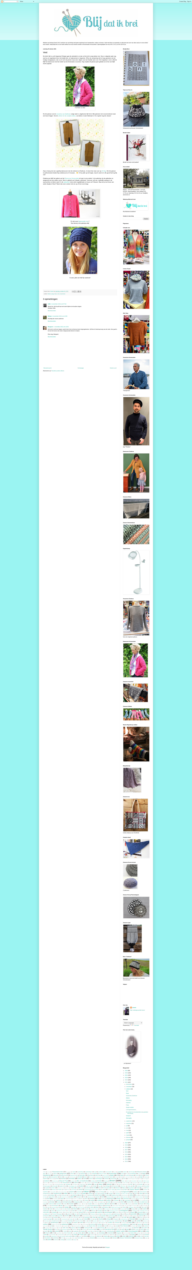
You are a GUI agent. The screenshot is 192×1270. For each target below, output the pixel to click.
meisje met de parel (115, 1207)
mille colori (144, 1207)
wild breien (92, 1236)
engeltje (47, 1187)
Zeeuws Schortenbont (126, 1238)
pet (64, 1214)
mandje (66, 1207)
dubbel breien (63, 1186)
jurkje (58, 1196)
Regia (110, 1217)
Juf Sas (44, 1196)
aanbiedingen (89, 1171)
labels (108, 1203)
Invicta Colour (98, 1195)
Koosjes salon (97, 1202)
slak (48, 1222)
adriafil (119, 1171)
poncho (67, 1215)
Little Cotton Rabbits (117, 1205)
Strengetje (129, 1118)
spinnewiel (45, 1226)
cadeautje (64, 1182)
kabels (72, 1197)
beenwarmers (54, 1177)
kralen (109, 1202)
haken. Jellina (109, 1191)
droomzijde (55, 1186)
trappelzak (90, 1229)
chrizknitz (102, 1182)
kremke (135, 1202)
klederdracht (110, 1198)
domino (140, 1184)
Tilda (56, 1229)
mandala (60, 1207)
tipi (59, 1229)
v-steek (65, 1231)
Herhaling (128, 1100)
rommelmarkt (64, 1219)
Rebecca (105, 1217)
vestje (147, 1231)
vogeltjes (82, 1234)
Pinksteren (92, 1214)
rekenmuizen (118, 1217)
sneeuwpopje (95, 1222)
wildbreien (99, 1236)
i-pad (69, 1195)
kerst (48, 1198)
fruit (64, 1189)
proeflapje (134, 1215)
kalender (97, 1196)
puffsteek (49, 1217)
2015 (126, 1154)
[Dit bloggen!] (75, 292)
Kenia (146, 1196)
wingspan (112, 1236)
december (129, 1084)
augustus (129, 1123)
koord (90, 1202)
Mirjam (50, 316)
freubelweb (47, 1189)
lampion (136, 1203)
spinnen (145, 1224)
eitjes (133, 1186)
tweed (45, 1231)
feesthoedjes (106, 1187)
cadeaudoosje (57, 1182)
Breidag (106, 1180)
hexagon (111, 1193)
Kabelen (128, 1102)
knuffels (108, 1200)
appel (77, 1173)
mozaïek (86, 1208)
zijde (146, 1238)
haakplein (71, 1191)
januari (128, 1139)
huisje (57, 1195)
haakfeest (45, 1191)
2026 (126, 1070)
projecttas (140, 1215)
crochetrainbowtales (59, 1184)
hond (146, 1193)
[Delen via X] (77, 292)
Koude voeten (130, 1107)
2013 (126, 1159)
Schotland (46, 1220)
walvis (113, 1234)
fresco (147, 1187)
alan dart (50, 1173)
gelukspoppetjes (88, 1189)
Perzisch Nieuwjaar (57, 1214)
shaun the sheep (79, 1220)
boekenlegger (98, 1178)
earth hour (88, 1186)
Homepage (81, 368)
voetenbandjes (52, 1234)
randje (93, 1217)
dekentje (109, 1184)
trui (96, 1229)
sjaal (125, 1221)
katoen (131, 1196)
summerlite (133, 1226)
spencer (139, 1224)
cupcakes (68, 1184)
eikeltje (129, 1186)
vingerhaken (59, 1233)
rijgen (146, 1217)
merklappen (131, 1207)
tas (79, 1227)
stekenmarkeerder (78, 1226)
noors (78, 1210)
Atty (127, 1173)
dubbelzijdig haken (72, 1186)
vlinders (132, 1233)
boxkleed (73, 1180)
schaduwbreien (123, 1219)
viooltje (74, 1233)
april (127, 1132)
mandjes (73, 1207)
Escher (67, 1187)
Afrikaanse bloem (141, 1171)
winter (124, 1236)
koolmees (84, 1202)
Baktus (112, 1175)
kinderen (92, 1198)
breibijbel (93, 1180)
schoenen (146, 1219)
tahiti (59, 1227)
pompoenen (46, 1215)
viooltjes (80, 1233)
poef (123, 1214)
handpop (135, 1191)
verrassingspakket (133, 1231)
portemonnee (111, 1215)
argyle (88, 1173)
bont (124, 1178)
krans (122, 1202)
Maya (97, 1207)
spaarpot (106, 1224)
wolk (141, 1236)
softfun (130, 1222)
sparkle (111, 1224)
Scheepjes (132, 1219)
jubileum (146, 1195)
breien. (123, 1180)
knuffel (92, 1200)
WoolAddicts (48, 1238)
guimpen (146, 1189)
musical (122, 1208)
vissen (95, 1233)
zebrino (79, 1238)
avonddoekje (133, 1173)
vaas (70, 1231)
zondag (62, 1239)
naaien (144, 1209)
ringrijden (45, 1219)
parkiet (127, 1212)
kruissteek (58, 1203)
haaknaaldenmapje (62, 1191)
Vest (127, 1091)
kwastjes (90, 1203)
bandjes (127, 1175)
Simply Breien (112, 1220)
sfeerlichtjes (70, 1220)
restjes (130, 1217)
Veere (97, 1231)
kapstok (115, 1196)
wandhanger (119, 1234)
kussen (71, 1203)
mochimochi (57, 1208)
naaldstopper (46, 1210)
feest (100, 1187)
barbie (137, 1175)
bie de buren (127, 1177)
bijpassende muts (83, 221)
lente (72, 1205)
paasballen (92, 1212)
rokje (58, 1219)
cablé (51, 1182)
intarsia (91, 1195)
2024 (126, 1075)
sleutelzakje (63, 1222)
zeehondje (85, 1238)
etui (77, 1187)
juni (127, 1128)
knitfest (69, 1200)
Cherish (96, 1182)
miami (137, 1207)
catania (76, 1182)
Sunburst (140, 1226)
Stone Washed (124, 1226)
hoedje (130, 1193)
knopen (86, 1200)
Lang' (48, 1205)
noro (87, 1210)
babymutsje (56, 1175)
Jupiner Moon (51, 1196)
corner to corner (48, 1184)
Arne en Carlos (102, 1173)
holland (141, 1193)
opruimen (81, 1212)
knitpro (74, 1200)
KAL (84, 1196)
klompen (45, 1200)
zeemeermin (100, 1238)
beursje (91, 1177)
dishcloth (121, 1184)
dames (89, 1184)
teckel (94, 1227)
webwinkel (66, 182)
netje (69, 1210)
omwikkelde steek (143, 1210)
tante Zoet (65, 1227)
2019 (126, 1145)
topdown (74, 1229)
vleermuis (126, 1233)
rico (136, 1217)
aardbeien (100, 1171)
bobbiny (79, 1178)
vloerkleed (145, 1233)
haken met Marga (100, 1191)
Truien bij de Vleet (109, 1229)
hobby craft (124, 1193)
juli (127, 1125)
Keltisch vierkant (139, 1196)
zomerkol (56, 1239)
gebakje (80, 1189)
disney (126, 1184)
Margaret (50, 326)
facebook (87, 1187)
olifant (105, 1210)
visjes (89, 1233)
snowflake (109, 1222)
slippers (76, 1222)
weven (80, 1236)
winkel (118, 1236)
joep (137, 1195)
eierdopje (107, 1186)
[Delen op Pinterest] (80, 292)
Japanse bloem (115, 1195)
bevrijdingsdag (98, 1177)
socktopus (124, 1222)
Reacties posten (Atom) (57, 371)
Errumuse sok (61, 1187)
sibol (90, 1220)
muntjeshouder (108, 1208)
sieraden (95, 1220)
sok (135, 1222)
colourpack (135, 1182)
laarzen (96, 1203)
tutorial (147, 1229)
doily (136, 1184)
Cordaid (147, 1182)
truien (101, 1229)
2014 (126, 1156)
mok (81, 1208)
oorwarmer (67, 1212)
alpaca (55, 1173)
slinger (70, 1222)
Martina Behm (90, 1207)
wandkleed (126, 1234)
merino (124, 1207)
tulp (132, 1229)
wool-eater (146, 1236)
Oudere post (113, 368)
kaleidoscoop (90, 1196)
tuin (127, 1229)
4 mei (48, 1171)
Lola (140, 1205)
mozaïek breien (94, 1208)
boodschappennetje (132, 1178)
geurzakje (96, 1189)
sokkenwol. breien (76, 1224)
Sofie (49, 304)
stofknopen (111, 1226)
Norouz (93, 1210)
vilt (53, 1233)
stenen (85, 1226)
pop (72, 1215)
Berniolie (80, 1177)
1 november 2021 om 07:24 (58, 304)
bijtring (145, 1177)
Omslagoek (134, 1210)
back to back (105, 1175)
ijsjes (80, 1195)
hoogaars (52, 1195)
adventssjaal (132, 1171)
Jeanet (134, 1007)
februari (128, 1137)
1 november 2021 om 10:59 (59, 316)
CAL (70, 1182)
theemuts (136, 1227)
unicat (57, 1231)
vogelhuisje (68, 1234)
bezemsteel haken (108, 1177)
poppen (77, 1215)
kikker (86, 1198)
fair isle (94, 1187)
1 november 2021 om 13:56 (61, 326)
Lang (52, 293)
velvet (103, 1231)
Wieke (85, 1236)
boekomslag (113, 1178)
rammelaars (87, 1217)
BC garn (47, 1177)
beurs (85, 1177)
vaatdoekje (76, 1231)
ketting (61, 1198)
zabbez (73, 1238)
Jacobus (107, 1195)
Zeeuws (114, 1238)
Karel (119, 1196)
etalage (72, 1187)
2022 (126, 1080)
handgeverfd (125, 1191)
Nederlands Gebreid (61, 1210)
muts (55, 293)
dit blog (104, 171)
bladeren (45, 1178)
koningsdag (77, 1202)
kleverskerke (140, 1198)
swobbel (47, 1227)
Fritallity (59, 1189)
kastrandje (125, 1196)
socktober (116, 1222)
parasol (122, 1212)
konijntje (52, 1202)
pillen (75, 1214)
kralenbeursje (116, 1202)
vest (58, 293)
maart (128, 1135)
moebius (69, 1208)
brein (128, 1180)
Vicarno (48, 1233)
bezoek (116, 1177)
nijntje (73, 1210)
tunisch (142, 1229)
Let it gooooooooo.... (131, 1109)
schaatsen (115, 1219)
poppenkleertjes (95, 1215)
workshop (55, 1238)
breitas (139, 1180)
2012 (126, 1161)
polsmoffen (134, 1214)
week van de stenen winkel (65, 1236)
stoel (105, 1226)
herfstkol (90, 1193)
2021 (126, 1082)
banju (132, 1175)
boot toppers (146, 1178)
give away (102, 1189)
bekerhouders (72, 1177)
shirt (86, 1220)
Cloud (119, 1182)
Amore (72, 1173)
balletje (121, 1175)
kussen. (80, 1203)
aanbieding (80, 1171)
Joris (141, 1195)
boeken (91, 1178)
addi (115, 1171)
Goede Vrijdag (111, 1189)
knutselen (116, 1200)
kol (134, 1200)
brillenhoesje (146, 1180)
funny (68, 1189)
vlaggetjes (119, 1233)
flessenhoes (131, 1187)
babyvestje (97, 1175)
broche (46, 1182)
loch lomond (134, 1205)
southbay (99, 1224)
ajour (44, 1173)
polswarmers (143, 1214)
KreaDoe (129, 1202)
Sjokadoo (145, 1220)
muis (101, 1208)
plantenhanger (116, 1214)
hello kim (72, 1193)
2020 (126, 1142)
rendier (125, 1217)
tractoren (85, 1229)
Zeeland (92, 1238)
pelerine (49, 1214)
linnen (101, 1205)
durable (81, 1186)
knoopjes (80, 1200)
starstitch (66, 1226)
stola (117, 1226)
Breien (49, 293)
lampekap (130, 1203)
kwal (85, 1203)
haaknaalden (53, 1191)
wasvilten (47, 1236)
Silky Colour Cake (103, 1220)
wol (137, 1236)
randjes (99, 1217)
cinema (108, 1182)
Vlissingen (138, 1233)
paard (86, 1212)
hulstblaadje (64, 1195)
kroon (44, 1203)
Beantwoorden (52, 310)
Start (70, 1226)
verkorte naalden (120, 1231)
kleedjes (118, 1198)
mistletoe (45, 1208)
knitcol (64, 1200)
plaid (98, 1214)
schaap (108, 1219)
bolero (119, 1178)
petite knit (69, 1214)
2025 (126, 1073)
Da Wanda (75, 1184)
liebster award (84, 1205)
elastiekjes (139, 1186)
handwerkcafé (57, 1193)
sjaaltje (138, 1221)
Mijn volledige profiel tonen (137, 1010)
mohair (75, 1209)
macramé (54, 1207)
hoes (136, 1193)
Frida (127, 1105)
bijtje (141, 1177)
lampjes (142, 1203)
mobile (51, 1208)
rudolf (91, 1219)
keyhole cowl (76, 1198)
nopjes (82, 1210)
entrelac (53, 1187)
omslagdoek (124, 1210)
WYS (62, 1238)
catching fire (89, 1182)
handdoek (116, 1191)
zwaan (75, 1239)
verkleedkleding (110, 1231)
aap (95, 1171)
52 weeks (68, 1171)
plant (102, 1214)
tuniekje (137, 1229)
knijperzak (51, 1200)
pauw (146, 1212)
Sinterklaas (119, 1220)
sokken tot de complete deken (67, 116)
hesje (96, 1193)
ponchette (60, 1215)
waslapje (147, 1234)
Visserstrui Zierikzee (131, 1095)
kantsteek (109, 1196)
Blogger (107, 1247)
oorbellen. (60, 1212)
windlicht (106, 1236)
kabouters (78, 1196)
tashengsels (87, 1227)
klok (146, 1198)
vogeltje (75, 1234)
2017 (126, 1149)
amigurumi (63, 1173)
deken (100, 1184)
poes (127, 1214)
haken (86, 1191)
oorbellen (54, 1212)
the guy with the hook (126, 1227)
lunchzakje (144, 1205)
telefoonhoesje (100, 1227)
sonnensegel (85, 1224)
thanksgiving (116, 1227)
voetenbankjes (60, 1234)
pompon (53, 1215)
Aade (73, 1171)
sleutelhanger (54, 1222)
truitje (118, 1229)
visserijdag (102, 1233)
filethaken (117, 1187)
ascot (122, 1173)
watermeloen (54, 1236)
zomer (49, 1239)
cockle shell (125, 1182)
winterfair (131, 1236)
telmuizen (109, 1227)
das (95, 1184)
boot (140, 1178)
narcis (52, 1210)
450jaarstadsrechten (57, 1171)
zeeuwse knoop (139, 1238)
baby (143, 1173)
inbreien (85, 1195)
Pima (80, 1214)
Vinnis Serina (67, 1233)
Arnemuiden (113, 1173)
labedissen (102, 1203)
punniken (55, 1217)
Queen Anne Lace (64, 1217)
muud (138, 1208)
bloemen (63, 1178)
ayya (139, 1173)
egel (100, 1186)
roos (75, 1219)
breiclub (99, 1181)
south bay (92, 1224)
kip (98, 1198)
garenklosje (74, 1189)
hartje (65, 1193)
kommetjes (45, 1202)
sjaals (133, 1220)
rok (54, 1219)
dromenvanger (46, 1186)
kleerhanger (126, 1198)
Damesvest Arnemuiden (72, 178)
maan (48, 1207)
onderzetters (46, 1212)
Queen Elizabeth (74, 1217)
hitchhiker (118, 1193)
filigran (124, 1187)
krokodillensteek (143, 1202)
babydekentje (46, 1175)
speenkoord (117, 1224)
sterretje (100, 1226)
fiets (112, 1187)
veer (93, 1231)
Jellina (131, 1195)
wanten (133, 1234)
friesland (54, 1189)
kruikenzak (51, 1203)
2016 (126, 1152)
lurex (44, 1207)
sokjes (146, 1222)
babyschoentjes (74, 1175)
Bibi (121, 1177)
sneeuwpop (87, 1222)
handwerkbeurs (47, 1193)
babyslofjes (82, 1175)
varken (88, 1231)
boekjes (106, 1178)
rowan (85, 1219)
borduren (47, 1181)
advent (124, 1171)
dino (116, 1184)
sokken (45, 1224)
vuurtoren (92, 1234)
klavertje (103, 1198)
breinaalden (133, 1180)
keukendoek (68, 1198)
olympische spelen (114, 1210)
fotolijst (138, 1187)
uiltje (51, 1231)
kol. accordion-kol (143, 1200)
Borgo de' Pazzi (64, 1181)
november (129, 1086)
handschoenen (143, 1191)
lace (113, 1203)
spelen (133, 1224)
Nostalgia (100, 1210)
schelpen (140, 1219)
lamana (123, 1203)
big (137, 1177)
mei (127, 1130)
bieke (133, 1177)
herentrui (78, 1193)
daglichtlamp (83, 1184)
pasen (132, 1212)
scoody (63, 1220)
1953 (44, 1171)
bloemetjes (72, 1178)
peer (44, 1214)
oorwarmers (74, 1212)
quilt (81, 1217)
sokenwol (140, 1222)
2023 (126, 1077)
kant (103, 1197)
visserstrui (62, 293)
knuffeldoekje (100, 1200)
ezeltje (82, 1187)
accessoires (109, 1171)
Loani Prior (126, 1205)
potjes (123, 1215)
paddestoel (99, 1212)
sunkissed (146, 1226)
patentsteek (140, 1212)
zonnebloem (69, 1239)
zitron (44, 1239)
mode (63, 1208)
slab (44, 1222)
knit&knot (58, 1200)
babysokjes (90, 1175)
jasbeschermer (124, 1195)
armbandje (94, 1173)
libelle (77, 1205)
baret (141, 1175)
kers (44, 1198)
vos (87, 1234)
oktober (128, 1089)
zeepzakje (107, 1238)
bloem (57, 1178)
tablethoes (53, 1227)
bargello (147, 1175)
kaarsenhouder (64, 1196)
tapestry (73, 1227)
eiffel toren (123, 1186)
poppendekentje (86, 1215)
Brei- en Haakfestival (82, 1181)
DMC (131, 1184)
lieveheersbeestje (93, 1205)
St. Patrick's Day (58, 1226)
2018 (126, 1147)
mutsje (133, 1208)
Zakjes (128, 1098)
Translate (136, 1025)
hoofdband (45, 1195)
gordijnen (125, 1189)
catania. (83, 1182)
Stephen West (92, 1226)
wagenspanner (99, 1234)
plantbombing (108, 1214)
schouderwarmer (55, 1220)
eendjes (95, 1186)
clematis (114, 1182)
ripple (50, 1219)
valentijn (83, 1231)
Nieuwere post (47, 368)
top (69, 1229)
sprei (51, 1226)
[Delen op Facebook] (79, 292)
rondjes (70, 1219)
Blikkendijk (51, 1178)
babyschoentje (64, 1175)
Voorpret (128, 1115)
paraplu (117, 1212)
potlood (128, 1215)
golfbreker (118, 1189)
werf (75, 1236)
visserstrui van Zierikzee (63, 114)
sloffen (81, 1222)
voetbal (44, 1234)
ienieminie (74, 1195)
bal (117, 1175)
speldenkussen (126, 1224)
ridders (141, 1217)
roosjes (80, 1219)
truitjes (122, 1229)
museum (116, 1208)
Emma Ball (146, 1186)
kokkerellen (127, 1200)
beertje (65, 1177)
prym (44, 1217)
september (129, 1121)
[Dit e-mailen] (73, 292)
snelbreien (103, 1222)
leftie (61, 1205)
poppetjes (103, 1215)
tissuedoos (64, 1229)
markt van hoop (81, 1207)
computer (141, 1182)
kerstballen (55, 1198)
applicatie (82, 1173)
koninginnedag (67, 1202)
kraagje (104, 1202)
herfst (83, 1193)
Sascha (101, 1219)
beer (61, 1177)
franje (143, 1187)
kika (82, 1198)
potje (118, 1215)
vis (84, 1233)
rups (95, 1219)
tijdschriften (144, 1227)
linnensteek (107, 1205)
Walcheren (107, 1234)
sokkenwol (64, 1224)
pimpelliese (85, 1214)
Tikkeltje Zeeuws (47, 1229)
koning (59, 1202)
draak (146, 1184)
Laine (118, 1203)
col (130, 1182)
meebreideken (104, 1207)
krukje (64, 1203)
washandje (140, 1234)
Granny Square (134, 1189)
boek (84, 1178)
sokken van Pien (56, 1224)
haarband (79, 1191)
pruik (146, 1215)
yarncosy (68, 1238)
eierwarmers (115, 1186)
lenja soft (67, 1205)
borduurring (55, 1180)
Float (127, 1093)
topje (79, 1229)
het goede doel (102, 1193)
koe (121, 1200)
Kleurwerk (133, 1198)
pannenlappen (108, 1212)
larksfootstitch (54, 1205)
